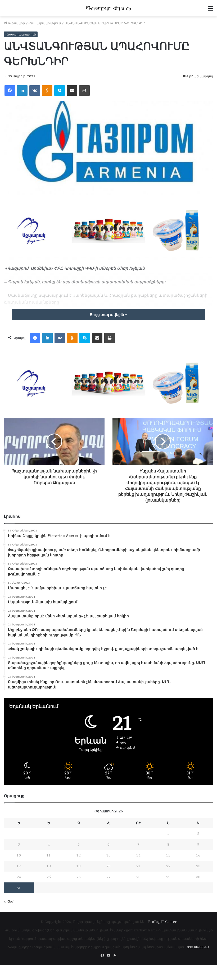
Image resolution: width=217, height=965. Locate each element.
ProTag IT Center (162, 921)
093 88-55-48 (198, 947)
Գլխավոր (16, 23)
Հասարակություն (45, 23)
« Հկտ (9, 901)
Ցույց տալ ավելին (107, 314)
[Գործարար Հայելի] (108, 8)
